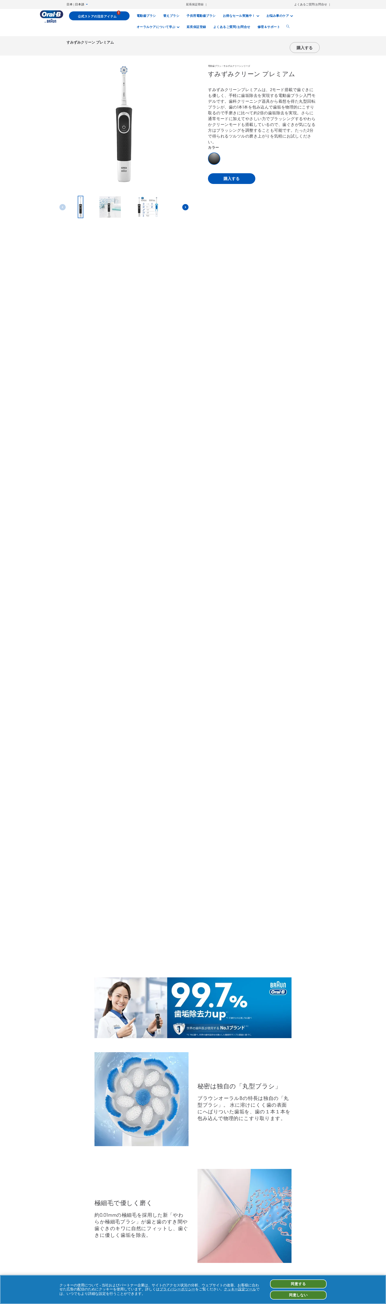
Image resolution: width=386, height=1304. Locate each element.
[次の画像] (185, 207)
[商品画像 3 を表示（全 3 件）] (148, 207)
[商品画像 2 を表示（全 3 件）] (110, 207)
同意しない (298, 1295)
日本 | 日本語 (75, 4)
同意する (298, 1284)
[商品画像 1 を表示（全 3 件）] (80, 207)
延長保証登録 (194, 4)
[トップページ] (51, 16)
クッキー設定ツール (240, 1289)
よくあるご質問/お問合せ (310, 4)
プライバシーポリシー (177, 1289)
